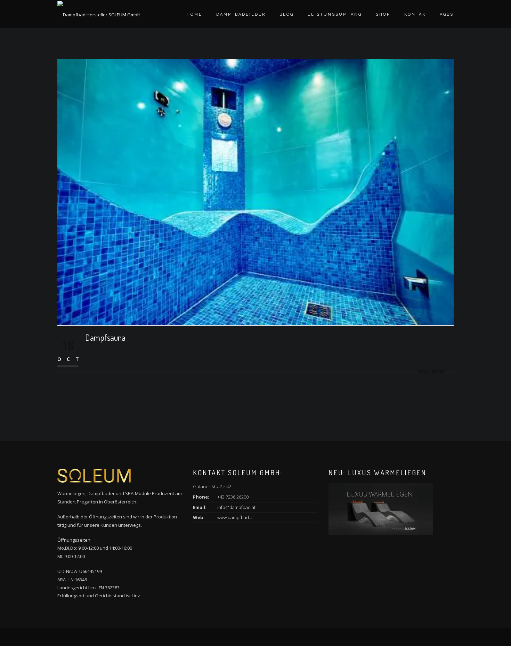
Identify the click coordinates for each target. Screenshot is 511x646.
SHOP (383, 14)
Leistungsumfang (335, 14)
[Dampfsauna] (255, 191)
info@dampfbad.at (236, 507)
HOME (194, 14)
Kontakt (416, 14)
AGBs (447, 14)
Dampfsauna (105, 337)
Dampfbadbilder (241, 14)
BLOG (286, 14)
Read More (432, 372)
